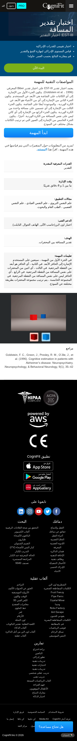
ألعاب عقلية (20, 636)
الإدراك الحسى (57, 567)
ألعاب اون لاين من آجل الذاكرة (20, 632)
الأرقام (20, 616)
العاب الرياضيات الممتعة (39, 681)
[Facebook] (56, 511)
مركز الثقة (22, 726)
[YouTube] (38, 511)
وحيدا (57, 604)
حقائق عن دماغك (57, 531)
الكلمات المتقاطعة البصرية (57, 620)
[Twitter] (47, 511)
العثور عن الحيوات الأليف (20, 588)
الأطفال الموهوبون (39, 688)
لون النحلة (20, 620)
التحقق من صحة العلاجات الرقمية (22, 527)
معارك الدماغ (38, 692)
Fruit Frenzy (57, 592)
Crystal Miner (57, 600)
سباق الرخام (57, 632)
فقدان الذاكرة (57, 551)
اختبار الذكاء (39, 696)
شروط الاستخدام (56, 712)
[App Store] (38, 465)
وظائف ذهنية (57, 559)
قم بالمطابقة (57, 624)
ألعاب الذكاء (20, 628)
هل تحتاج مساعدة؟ (51, 726)
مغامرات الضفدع (20, 604)
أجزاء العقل (57, 535)
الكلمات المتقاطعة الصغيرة (57, 588)
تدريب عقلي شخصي (39, 673)
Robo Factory (57, 608)
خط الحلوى (20, 608)
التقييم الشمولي (22, 543)
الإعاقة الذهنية (57, 555)
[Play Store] (38, 476)
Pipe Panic (57, 596)
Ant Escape (57, 612)
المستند (42, 149)
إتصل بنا (10, 719)
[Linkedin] (21, 511)
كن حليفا (32, 719)
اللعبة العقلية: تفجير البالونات (20, 624)
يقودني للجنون (57, 616)
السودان (66, 735)
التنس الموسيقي (57, 636)
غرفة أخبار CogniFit (61, 719)
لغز (20, 612)
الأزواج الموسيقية (20, 592)
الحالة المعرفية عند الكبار (22, 555)
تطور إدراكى (39, 657)
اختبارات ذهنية (39, 665)
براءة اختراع (39, 649)
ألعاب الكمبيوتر (21, 531)
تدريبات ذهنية (38, 661)
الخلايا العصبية (57, 539)
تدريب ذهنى (39, 677)
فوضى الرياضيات (57, 628)
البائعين (38, 653)
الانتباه (57, 571)
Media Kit (44, 719)
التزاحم (20, 584)
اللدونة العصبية (57, 543)
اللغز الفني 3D (20, 600)
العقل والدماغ (57, 527)
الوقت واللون (20, 596)
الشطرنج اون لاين (57, 584)
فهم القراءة (39, 684)
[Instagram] (29, 511)
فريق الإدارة (18, 712)
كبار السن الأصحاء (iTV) (22, 547)
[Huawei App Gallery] (38, 487)
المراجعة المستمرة (22, 559)
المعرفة (57, 547)
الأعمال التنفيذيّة (57, 563)
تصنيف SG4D (22, 563)
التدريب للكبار (22, 551)
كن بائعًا (21, 719)
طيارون (22, 539)
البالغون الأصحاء (22, 535)
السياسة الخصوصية (36, 712)
